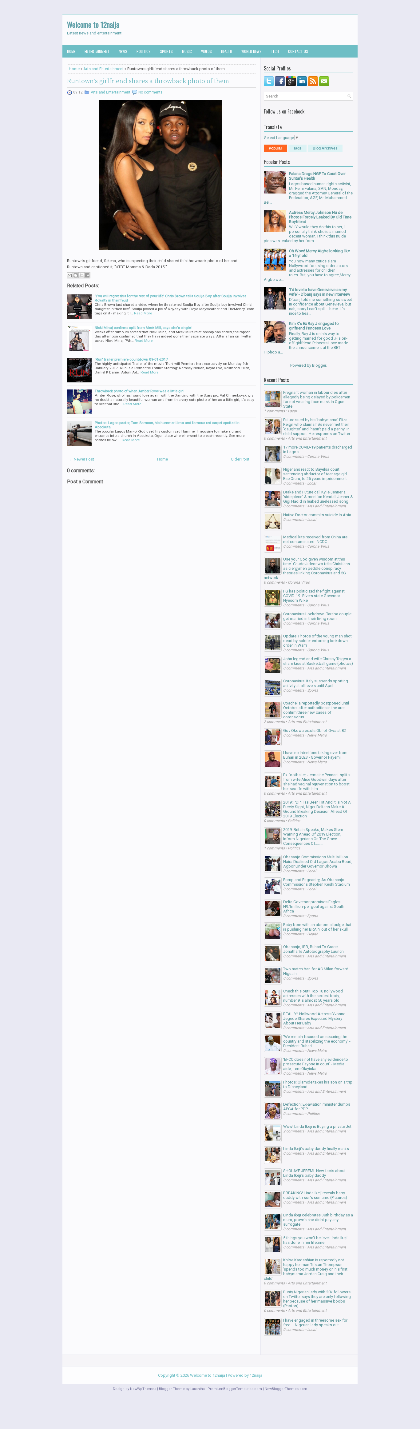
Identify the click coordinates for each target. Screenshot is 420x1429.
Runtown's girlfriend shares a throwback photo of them (148, 81)
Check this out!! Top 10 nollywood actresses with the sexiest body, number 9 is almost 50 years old (313, 996)
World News (251, 51)
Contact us (298, 51)
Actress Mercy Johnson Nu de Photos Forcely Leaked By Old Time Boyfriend (320, 217)
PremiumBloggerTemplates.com (235, 1389)
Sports (166, 51)
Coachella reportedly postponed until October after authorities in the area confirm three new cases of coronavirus (316, 710)
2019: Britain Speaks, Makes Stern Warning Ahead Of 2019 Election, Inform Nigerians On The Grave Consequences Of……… (313, 836)
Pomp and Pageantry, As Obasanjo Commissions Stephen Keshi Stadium (316, 882)
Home (71, 51)
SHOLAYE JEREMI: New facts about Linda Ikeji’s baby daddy (314, 1173)
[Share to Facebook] (87, 275)
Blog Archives (325, 148)
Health (226, 51)
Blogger (319, 365)
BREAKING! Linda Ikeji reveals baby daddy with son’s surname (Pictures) (315, 1195)
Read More (143, 313)
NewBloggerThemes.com (286, 1389)
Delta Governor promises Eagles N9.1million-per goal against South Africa (313, 906)
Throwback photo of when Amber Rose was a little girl (139, 391)
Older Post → (242, 459)
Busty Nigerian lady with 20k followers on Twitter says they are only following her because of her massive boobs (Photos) (317, 1299)
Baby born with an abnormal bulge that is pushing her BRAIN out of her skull (317, 927)
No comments (150, 92)
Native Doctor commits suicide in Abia (317, 515)
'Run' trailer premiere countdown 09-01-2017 (131, 359)
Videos (206, 51)
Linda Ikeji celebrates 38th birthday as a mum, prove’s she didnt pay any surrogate (318, 1220)
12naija (256, 1375)
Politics (144, 51)
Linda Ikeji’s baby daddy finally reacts (316, 1148)
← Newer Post (81, 459)
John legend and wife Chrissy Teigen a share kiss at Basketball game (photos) (318, 661)
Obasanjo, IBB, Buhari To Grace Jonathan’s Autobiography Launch (313, 949)
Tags (297, 148)
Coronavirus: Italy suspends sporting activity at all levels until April (315, 683)
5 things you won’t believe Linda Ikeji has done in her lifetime (315, 1240)
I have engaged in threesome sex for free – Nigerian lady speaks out (315, 1322)
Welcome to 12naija (93, 24)
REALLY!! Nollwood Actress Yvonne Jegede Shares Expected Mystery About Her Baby (314, 1018)
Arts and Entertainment (103, 68)
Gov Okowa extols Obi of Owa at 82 (314, 730)
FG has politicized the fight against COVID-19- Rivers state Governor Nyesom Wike (314, 596)
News (123, 51)
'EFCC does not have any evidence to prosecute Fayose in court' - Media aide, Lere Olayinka (315, 1064)
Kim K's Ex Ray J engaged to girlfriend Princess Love (314, 325)
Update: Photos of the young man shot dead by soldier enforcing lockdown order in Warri (317, 641)
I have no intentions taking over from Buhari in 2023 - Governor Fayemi (315, 755)
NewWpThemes (143, 1389)
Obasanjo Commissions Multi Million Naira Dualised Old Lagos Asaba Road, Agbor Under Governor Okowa (317, 861)
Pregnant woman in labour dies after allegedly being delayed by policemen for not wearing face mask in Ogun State (316, 399)
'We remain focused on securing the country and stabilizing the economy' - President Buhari (317, 1041)
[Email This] (70, 275)
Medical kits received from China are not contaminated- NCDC (315, 539)
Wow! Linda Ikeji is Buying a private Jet (317, 1126)
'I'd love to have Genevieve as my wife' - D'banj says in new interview (319, 292)
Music (187, 51)
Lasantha (197, 1389)
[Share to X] (81, 275)
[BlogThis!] (76, 275)
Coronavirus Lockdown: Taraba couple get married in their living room (317, 616)
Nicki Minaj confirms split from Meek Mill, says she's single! (143, 327)
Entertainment (97, 51)
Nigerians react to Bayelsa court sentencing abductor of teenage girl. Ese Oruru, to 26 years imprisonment (315, 474)
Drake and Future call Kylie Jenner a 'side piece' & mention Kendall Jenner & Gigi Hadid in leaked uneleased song (318, 497)
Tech (275, 51)
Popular (275, 148)
